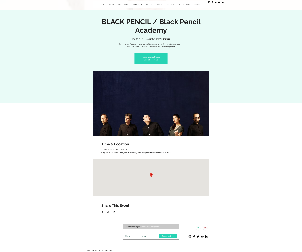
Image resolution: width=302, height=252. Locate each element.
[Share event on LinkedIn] (114, 212)
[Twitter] (215, 2)
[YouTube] (219, 2)
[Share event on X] (108, 212)
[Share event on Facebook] (102, 212)
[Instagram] (209, 2)
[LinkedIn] (222, 2)
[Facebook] (212, 2)
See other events (151, 60)
